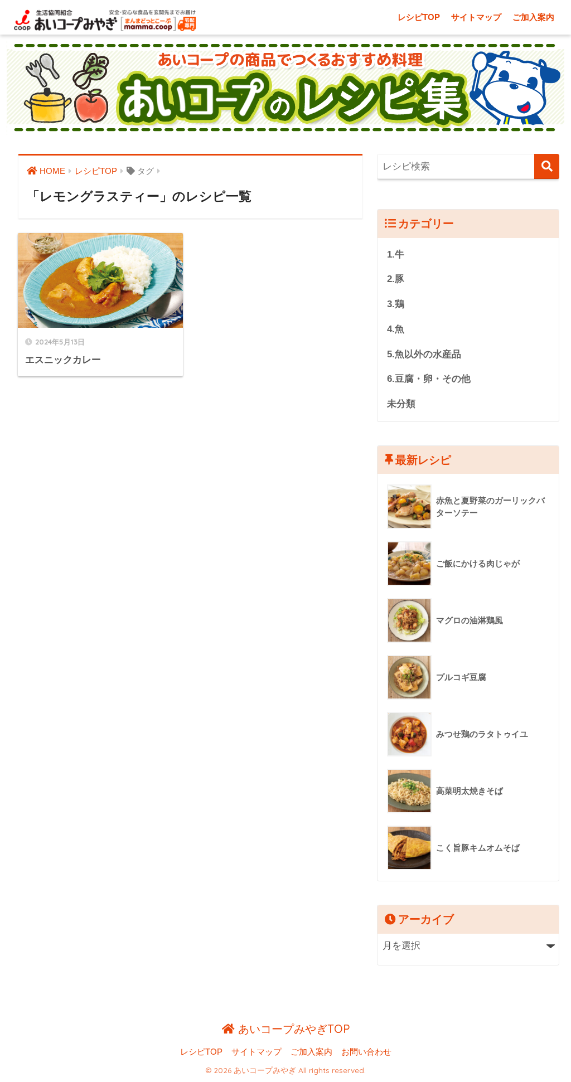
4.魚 (395, 329)
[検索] (546, 166)
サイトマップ (476, 17)
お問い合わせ (366, 1051)
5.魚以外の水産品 (424, 354)
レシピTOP (419, 17)
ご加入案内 (533, 17)
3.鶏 (395, 304)
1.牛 (395, 254)
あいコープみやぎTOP (292, 1029)
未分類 (401, 404)
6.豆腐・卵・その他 (429, 378)
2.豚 (395, 279)
